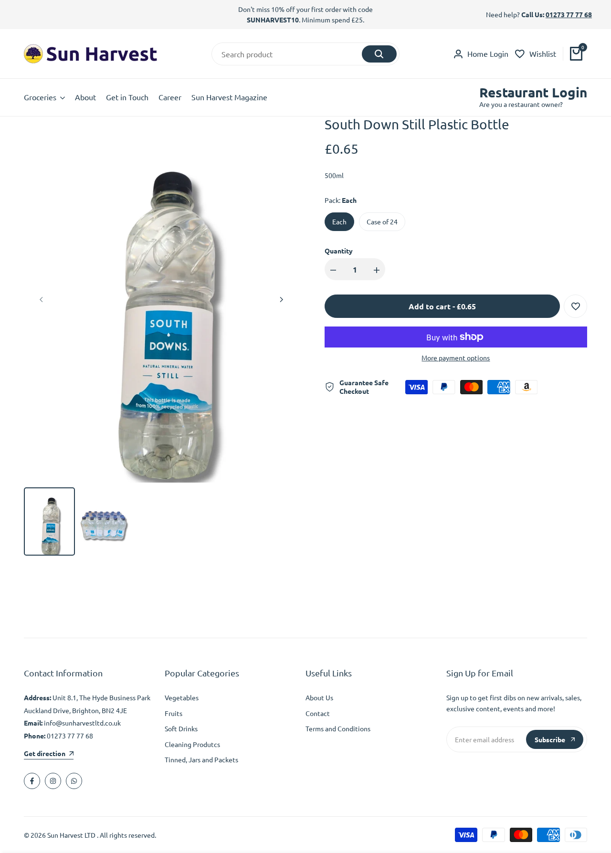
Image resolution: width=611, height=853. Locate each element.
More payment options (455, 357)
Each (339, 221)
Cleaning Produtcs (192, 744)
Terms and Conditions (338, 728)
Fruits (173, 713)
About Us (319, 697)
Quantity (339, 250)
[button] (575, 306)
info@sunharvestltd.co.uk (82, 722)
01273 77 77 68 (569, 14)
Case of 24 (382, 221)
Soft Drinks (181, 728)
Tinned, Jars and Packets (201, 759)
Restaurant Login (533, 92)
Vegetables (182, 697)
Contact (318, 713)
